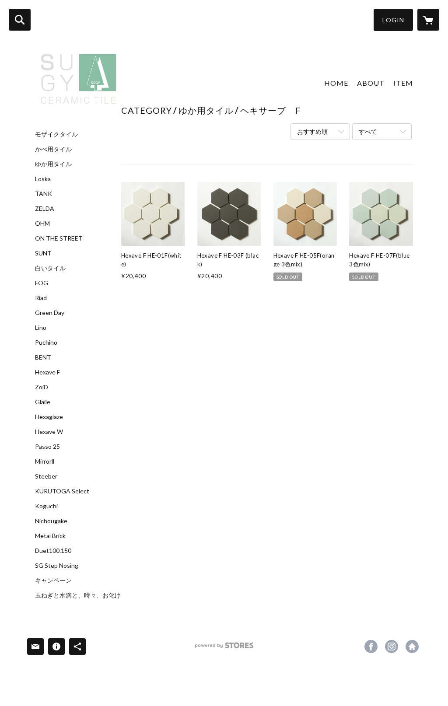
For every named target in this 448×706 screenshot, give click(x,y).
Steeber (46, 476)
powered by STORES (224, 648)
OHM (42, 223)
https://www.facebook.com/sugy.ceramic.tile (371, 646)
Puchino (46, 342)
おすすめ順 (312, 131)
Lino (40, 328)
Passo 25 (47, 447)
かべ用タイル (53, 149)
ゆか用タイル (53, 164)
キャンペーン (53, 580)
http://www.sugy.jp (412, 646)
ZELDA (44, 209)
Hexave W (49, 432)
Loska (43, 179)
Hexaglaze (49, 417)
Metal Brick (50, 536)
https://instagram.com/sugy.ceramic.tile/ (391, 646)
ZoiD (41, 387)
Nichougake (51, 521)
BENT (43, 357)
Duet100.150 (53, 551)
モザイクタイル (56, 134)
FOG (41, 283)
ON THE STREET (59, 238)
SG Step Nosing (56, 566)
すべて (368, 131)
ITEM (403, 83)
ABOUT (371, 83)
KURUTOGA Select (62, 491)
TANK (43, 194)
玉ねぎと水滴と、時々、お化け (78, 595)
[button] (393, 20)
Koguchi (46, 506)
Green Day (49, 313)
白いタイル (50, 268)
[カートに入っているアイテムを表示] (428, 20)
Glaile (42, 402)
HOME (336, 83)
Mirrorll (44, 461)
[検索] (20, 20)
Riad (41, 298)
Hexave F (47, 372)
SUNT (43, 253)
